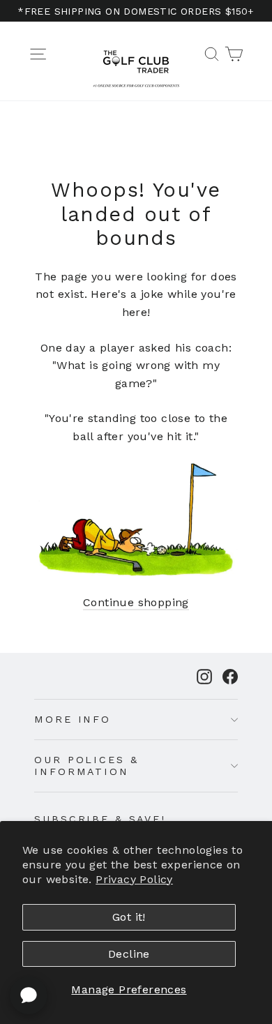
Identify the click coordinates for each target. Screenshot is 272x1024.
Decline (129, 954)
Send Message (135, 905)
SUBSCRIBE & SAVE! (100, 819)
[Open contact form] (28, 995)
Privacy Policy (134, 879)
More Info (72, 719)
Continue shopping (136, 602)
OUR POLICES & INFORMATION (86, 765)
